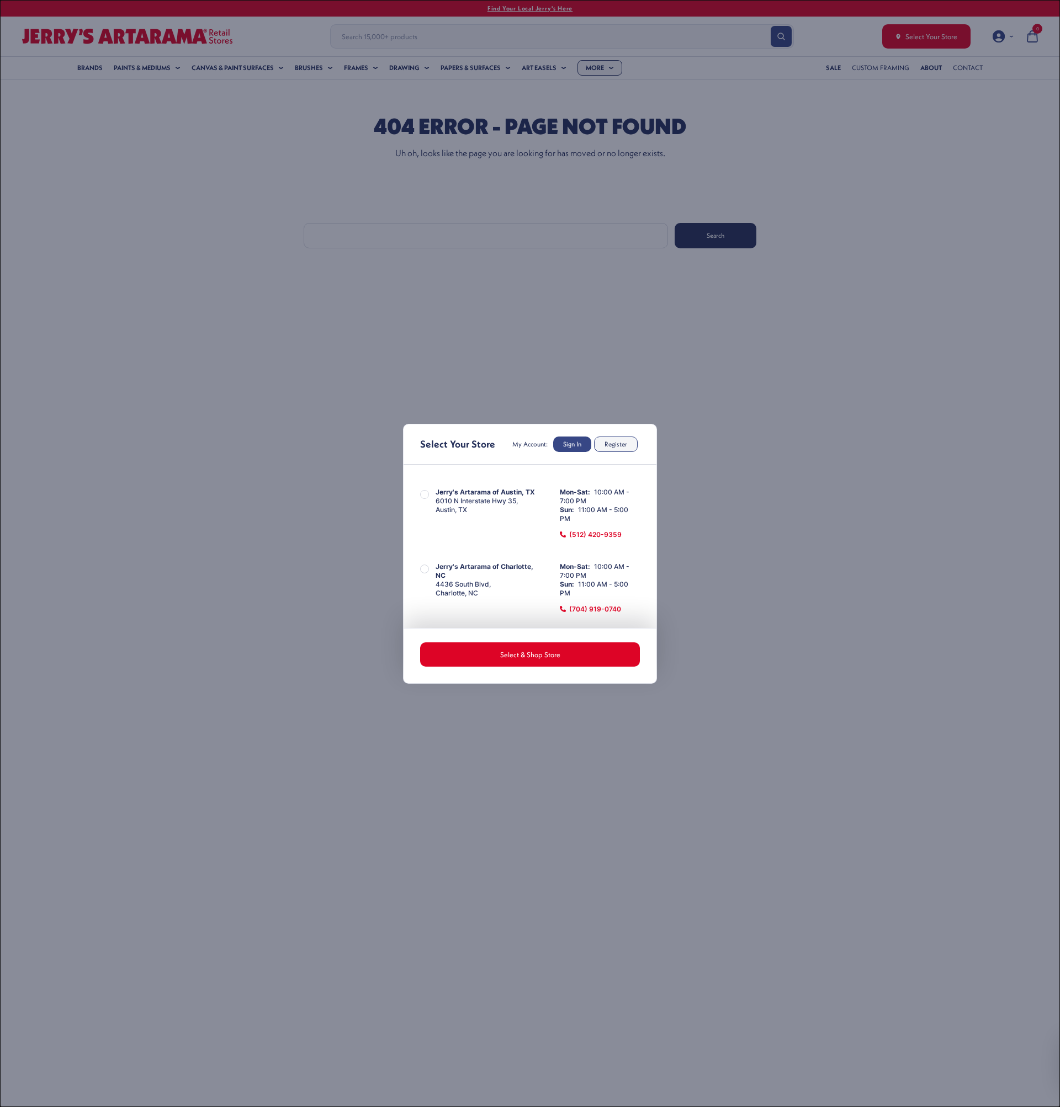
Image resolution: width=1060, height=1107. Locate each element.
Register (616, 444)
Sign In (572, 444)
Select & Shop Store (530, 654)
